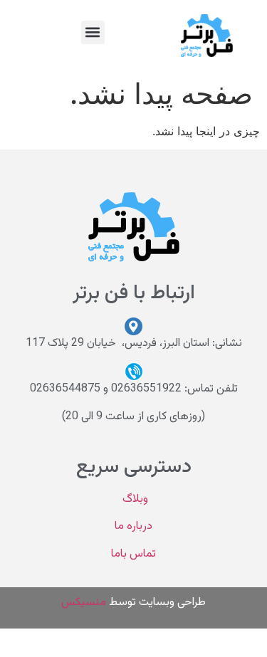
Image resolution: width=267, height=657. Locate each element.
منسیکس (83, 602)
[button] (93, 32)
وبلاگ (134, 499)
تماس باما (133, 554)
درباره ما (133, 526)
